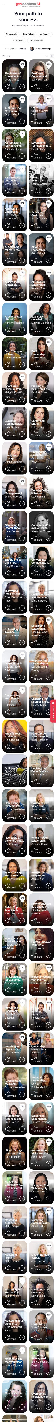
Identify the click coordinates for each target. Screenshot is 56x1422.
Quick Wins (18, 40)
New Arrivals (11, 34)
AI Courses (45, 34)
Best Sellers (28, 34)
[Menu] (3, 4)
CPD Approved (36, 40)
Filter (8, 56)
